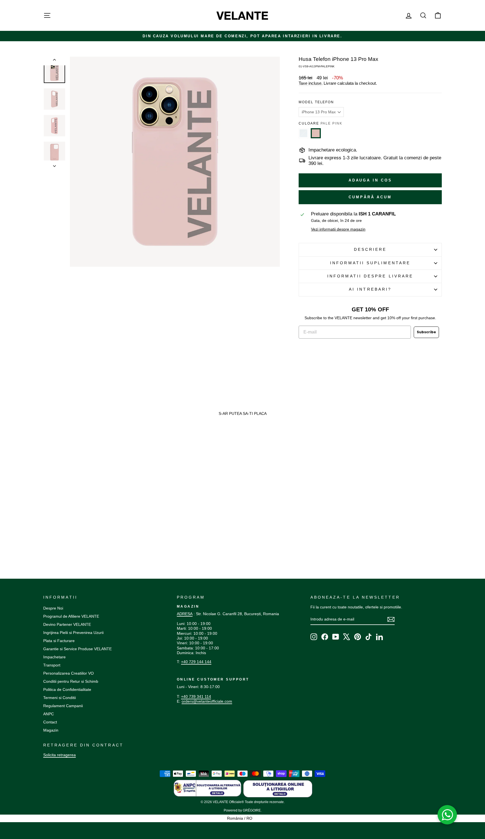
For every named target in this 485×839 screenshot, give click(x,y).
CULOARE (320, 123)
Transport (51, 665)
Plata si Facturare (59, 640)
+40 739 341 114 (196, 696)
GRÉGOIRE (252, 810)
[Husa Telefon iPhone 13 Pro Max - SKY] (46, 529)
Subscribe (426, 332)
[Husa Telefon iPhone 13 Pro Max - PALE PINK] (51, 529)
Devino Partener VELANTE (67, 624)
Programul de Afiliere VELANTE (71, 616)
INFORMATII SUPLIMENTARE (370, 263)
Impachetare (54, 657)
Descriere (370, 249)
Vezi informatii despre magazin (338, 229)
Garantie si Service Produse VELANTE (77, 649)
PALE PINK (316, 133)
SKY (303, 133)
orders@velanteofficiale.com (207, 701)
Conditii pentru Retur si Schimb (70, 681)
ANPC (48, 714)
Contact (50, 722)
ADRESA (185, 614)
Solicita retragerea (59, 755)
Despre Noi (53, 608)
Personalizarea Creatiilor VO (68, 673)
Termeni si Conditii (59, 697)
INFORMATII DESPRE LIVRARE (370, 276)
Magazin (50, 730)
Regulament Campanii (63, 706)
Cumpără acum (370, 197)
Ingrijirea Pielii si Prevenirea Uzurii (73, 632)
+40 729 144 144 (196, 661)
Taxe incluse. (310, 83)
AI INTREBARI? (370, 289)
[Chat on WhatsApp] (447, 814)
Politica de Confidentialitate (67, 689)
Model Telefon (316, 102)
